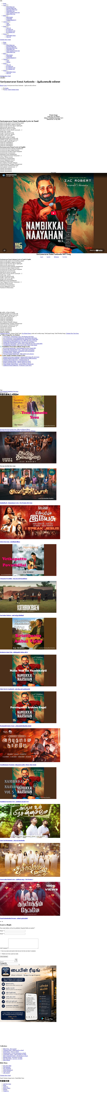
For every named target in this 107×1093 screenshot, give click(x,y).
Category (5, 59)
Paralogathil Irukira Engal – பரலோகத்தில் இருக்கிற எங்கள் (15, 726)
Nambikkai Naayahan (12, 391)
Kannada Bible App (11, 46)
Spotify (48, 257)
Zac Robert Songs (26, 333)
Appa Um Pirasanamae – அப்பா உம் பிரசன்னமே (12, 840)
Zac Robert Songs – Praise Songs (11, 352)
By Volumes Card (10, 67)
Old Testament (6, 1067)
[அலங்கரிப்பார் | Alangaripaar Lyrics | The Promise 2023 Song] (28, 499)
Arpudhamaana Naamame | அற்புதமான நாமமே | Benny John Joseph (20, 345)
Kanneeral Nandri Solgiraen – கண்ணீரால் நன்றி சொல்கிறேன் (18, 351)
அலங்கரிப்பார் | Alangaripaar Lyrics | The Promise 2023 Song (18, 336)
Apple (41, 257)
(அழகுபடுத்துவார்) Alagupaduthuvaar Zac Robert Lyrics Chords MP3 (20, 339)
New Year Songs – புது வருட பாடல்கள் (12, 1058)
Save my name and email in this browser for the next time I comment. (19, 951)
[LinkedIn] (14, 394)
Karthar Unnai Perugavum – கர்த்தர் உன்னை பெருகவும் (17, 362)
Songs (4, 63)
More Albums (6, 1060)
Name (2, 930)
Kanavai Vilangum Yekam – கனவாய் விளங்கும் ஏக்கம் (17, 361)
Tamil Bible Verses (11, 72)
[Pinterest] (5, 394)
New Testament (7, 1068)
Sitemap (5, 1089)
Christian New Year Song (72, 333)
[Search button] (16, 960)
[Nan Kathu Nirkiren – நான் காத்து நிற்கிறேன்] (28, 612)
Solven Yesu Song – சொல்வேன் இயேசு (10, 541)
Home (4, 42)
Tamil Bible (9, 56)
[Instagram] (5, 1081)
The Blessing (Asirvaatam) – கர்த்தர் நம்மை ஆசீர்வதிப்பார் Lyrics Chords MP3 (22, 343)
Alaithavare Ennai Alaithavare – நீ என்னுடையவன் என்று (17, 365)
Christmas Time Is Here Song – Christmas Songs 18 (16, 359)
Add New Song (7, 1084)
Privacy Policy (6, 1088)
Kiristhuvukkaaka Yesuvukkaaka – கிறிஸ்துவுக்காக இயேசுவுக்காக (20, 358)
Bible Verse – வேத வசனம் (10, 1048)
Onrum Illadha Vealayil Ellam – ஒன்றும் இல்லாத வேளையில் (18, 364)
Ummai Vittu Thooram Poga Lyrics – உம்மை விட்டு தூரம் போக (18, 342)
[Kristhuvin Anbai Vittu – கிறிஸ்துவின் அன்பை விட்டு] (28, 649)
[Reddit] (17, 394)
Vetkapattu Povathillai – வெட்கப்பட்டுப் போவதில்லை (13, 578)
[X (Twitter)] (3, 394)
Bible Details (9, 55)
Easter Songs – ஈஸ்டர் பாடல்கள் (11, 1051)
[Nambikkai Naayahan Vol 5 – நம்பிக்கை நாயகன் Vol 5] (28, 798)
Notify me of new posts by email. (10, 953)
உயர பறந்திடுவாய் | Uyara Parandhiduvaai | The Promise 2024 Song (20, 338)
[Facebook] (1, 394)
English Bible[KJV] (11, 57)
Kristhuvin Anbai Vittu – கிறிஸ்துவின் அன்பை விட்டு (14, 652)
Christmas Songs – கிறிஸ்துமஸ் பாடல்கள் (13, 1050)
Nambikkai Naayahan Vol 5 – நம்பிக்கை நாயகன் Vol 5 (14, 801)
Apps (4, 43)
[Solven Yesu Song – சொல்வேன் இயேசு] (30, 538)
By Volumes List (10, 69)
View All (8, 65)
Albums (8, 62)
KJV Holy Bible (7, 1065)
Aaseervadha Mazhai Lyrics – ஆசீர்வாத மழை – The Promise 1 (16, 879)
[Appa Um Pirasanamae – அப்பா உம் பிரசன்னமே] (30, 837)
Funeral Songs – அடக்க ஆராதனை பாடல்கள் (14, 1053)
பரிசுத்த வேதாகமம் (8, 1070)
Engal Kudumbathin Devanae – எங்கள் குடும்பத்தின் (14, 918)
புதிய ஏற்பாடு (6, 1072)
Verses (4, 70)
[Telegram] (12, 394)
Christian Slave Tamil (5, 39)
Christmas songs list (5, 333)
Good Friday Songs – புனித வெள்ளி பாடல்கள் (14, 1054)
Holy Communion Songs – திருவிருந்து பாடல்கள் (15, 1056)
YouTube (64, 257)
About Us (5, 1086)
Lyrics (5, 89)
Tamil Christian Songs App (13, 50)
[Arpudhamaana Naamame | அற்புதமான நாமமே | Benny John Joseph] (30, 761)
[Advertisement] (53, 103)
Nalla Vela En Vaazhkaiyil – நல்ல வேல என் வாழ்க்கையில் (15, 689)
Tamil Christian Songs (13, 89)
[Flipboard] (16, 394)
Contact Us (6, 1091)
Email (2, 933)
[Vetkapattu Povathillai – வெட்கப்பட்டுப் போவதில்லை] (28, 575)
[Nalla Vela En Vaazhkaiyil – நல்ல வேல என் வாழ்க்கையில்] (28, 686)
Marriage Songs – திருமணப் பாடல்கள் (12, 1057)
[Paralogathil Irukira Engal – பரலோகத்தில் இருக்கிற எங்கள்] (28, 722)
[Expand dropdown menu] (9, 59)
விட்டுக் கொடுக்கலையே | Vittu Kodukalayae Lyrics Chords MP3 (19, 348)
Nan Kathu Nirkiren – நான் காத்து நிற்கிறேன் (12, 615)
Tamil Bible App (10, 49)
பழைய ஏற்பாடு (6, 1071)
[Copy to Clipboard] (10, 394)
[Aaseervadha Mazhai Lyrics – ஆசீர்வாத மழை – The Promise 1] (30, 876)
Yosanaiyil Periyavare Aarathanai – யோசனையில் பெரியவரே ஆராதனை (21, 357)
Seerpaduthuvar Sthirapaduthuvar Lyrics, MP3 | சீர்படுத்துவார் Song (20, 340)
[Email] (8, 394)
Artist (7, 60)
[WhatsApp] (7, 394)
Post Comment (4, 956)
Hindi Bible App (10, 45)
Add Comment (4, 948)
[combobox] (7, 961)
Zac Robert (3, 391)
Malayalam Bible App (11, 48)
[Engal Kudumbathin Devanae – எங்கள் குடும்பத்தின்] (30, 915)
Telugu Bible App (10, 52)
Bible (4, 53)
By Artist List (9, 66)
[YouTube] (8, 1081)
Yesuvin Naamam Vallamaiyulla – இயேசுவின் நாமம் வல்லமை (18, 353)
